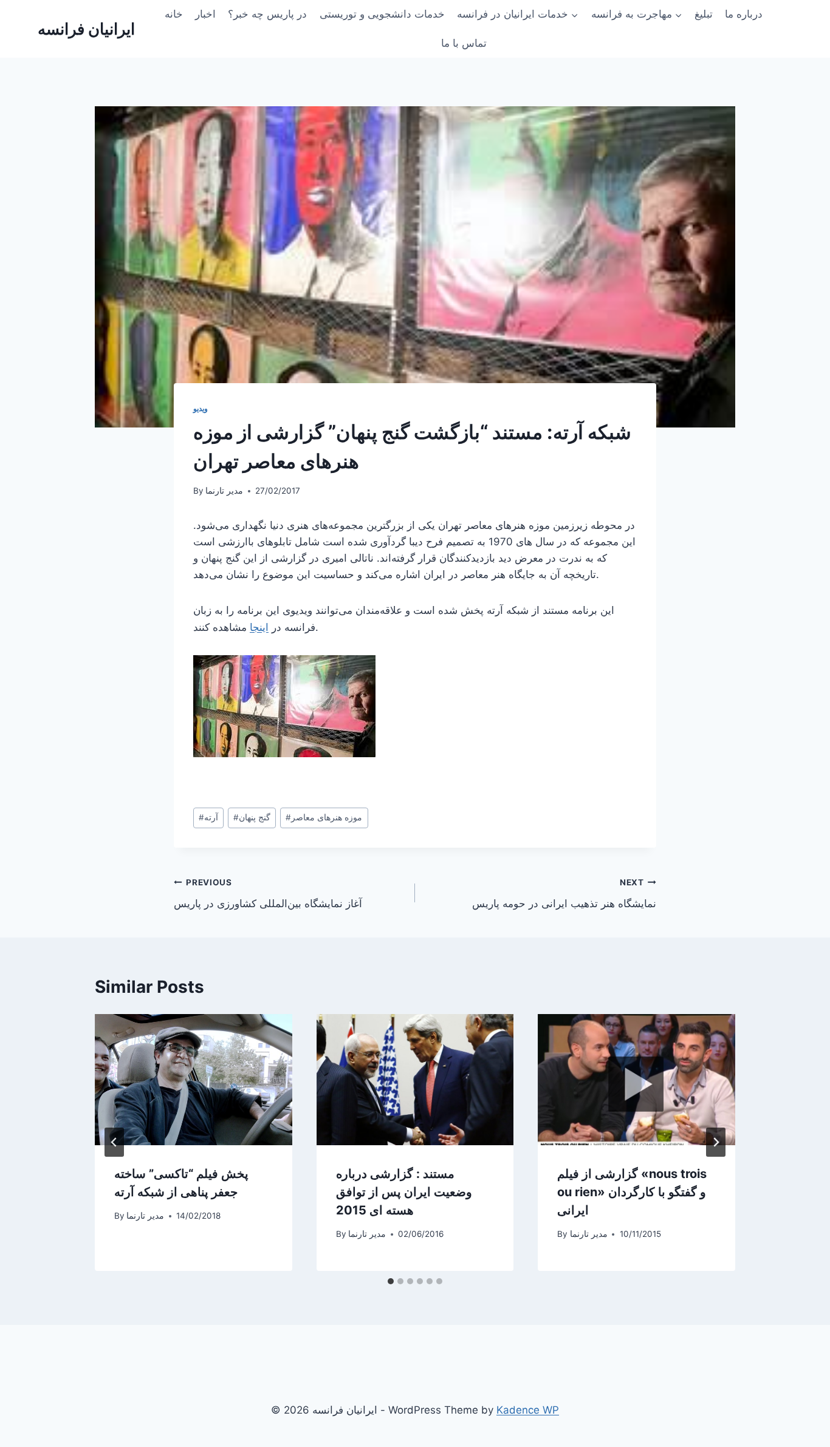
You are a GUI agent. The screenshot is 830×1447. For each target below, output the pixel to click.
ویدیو (200, 408)
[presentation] (193, 1079)
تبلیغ (704, 14)
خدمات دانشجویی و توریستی (382, 14)
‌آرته (208, 817)
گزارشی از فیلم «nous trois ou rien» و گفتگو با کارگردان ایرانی (632, 1191)
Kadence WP (527, 1410)
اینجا (259, 627)
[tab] (391, 1281)
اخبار (205, 14)
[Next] (715, 1142)
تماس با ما (464, 43)
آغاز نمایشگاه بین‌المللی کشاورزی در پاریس (268, 893)
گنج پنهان (251, 817)
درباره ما (744, 14)
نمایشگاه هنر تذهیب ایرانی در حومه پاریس (564, 893)
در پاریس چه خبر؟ (267, 14)
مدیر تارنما (224, 490)
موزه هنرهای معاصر (324, 817)
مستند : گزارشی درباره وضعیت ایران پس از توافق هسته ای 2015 (404, 1191)
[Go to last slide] (114, 1142)
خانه (174, 14)
